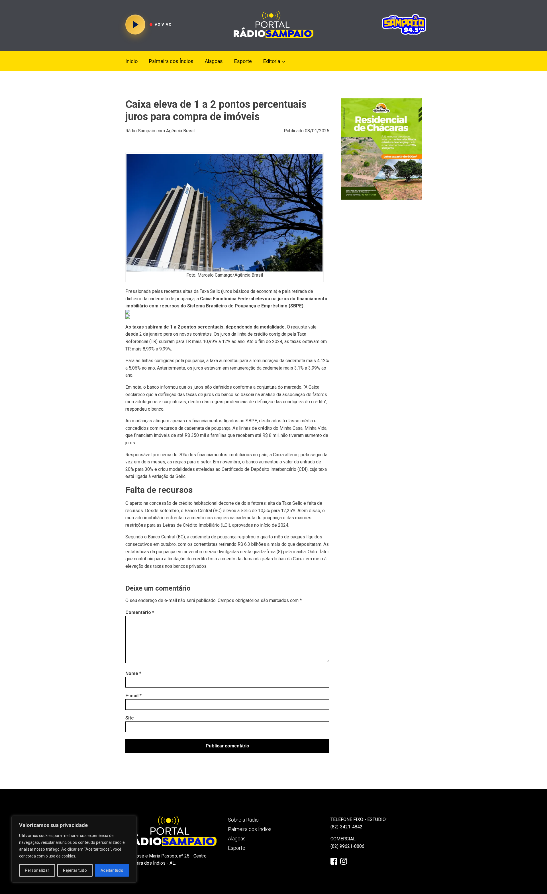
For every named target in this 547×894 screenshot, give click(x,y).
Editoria (271, 61)
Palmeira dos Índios (171, 61)
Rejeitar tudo (75, 870)
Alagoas (214, 61)
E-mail (133, 695)
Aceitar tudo (112, 870)
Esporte (243, 61)
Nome (133, 673)
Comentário (139, 612)
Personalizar (37, 870)
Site (129, 718)
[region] (74, 849)
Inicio (131, 61)
